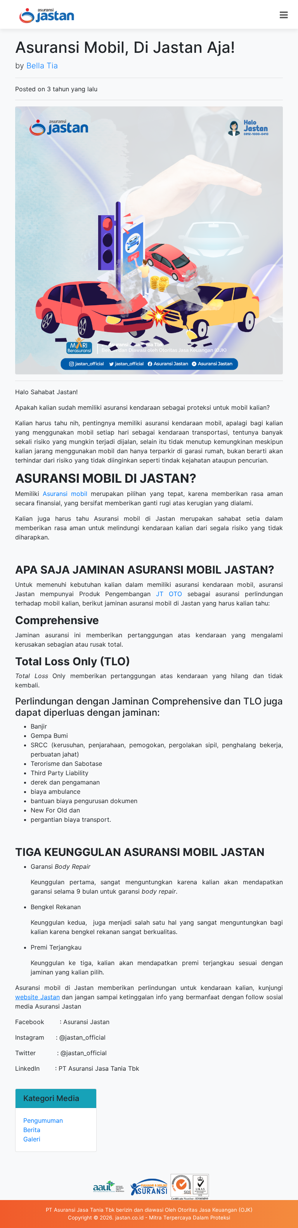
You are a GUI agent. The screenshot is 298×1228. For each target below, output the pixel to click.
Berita (31, 1130)
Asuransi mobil (65, 493)
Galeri (31, 1139)
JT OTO (169, 594)
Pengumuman (43, 1120)
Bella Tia (42, 65)
